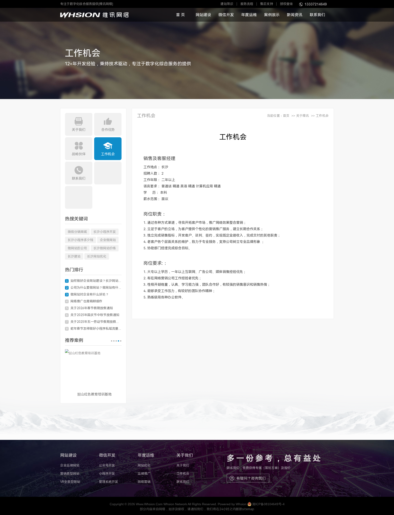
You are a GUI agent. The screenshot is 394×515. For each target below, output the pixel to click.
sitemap (248, 509)
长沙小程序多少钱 (80, 240)
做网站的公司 (77, 248)
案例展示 (272, 15)
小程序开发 (107, 473)
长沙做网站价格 (104, 248)
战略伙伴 (79, 154)
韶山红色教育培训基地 (94, 394)
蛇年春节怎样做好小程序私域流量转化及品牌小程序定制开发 (94, 328)
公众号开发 (107, 465)
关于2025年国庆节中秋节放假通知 (92, 315)
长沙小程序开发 (104, 232)
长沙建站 (74, 256)
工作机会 (108, 154)
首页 (286, 115)
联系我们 (317, 15)
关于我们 (79, 130)
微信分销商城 (77, 232)
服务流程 (246, 4)
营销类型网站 (69, 473)
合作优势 (108, 130)
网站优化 (144, 465)
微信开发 (226, 15)
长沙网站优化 (96, 256)
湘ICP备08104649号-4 (268, 504)
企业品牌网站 (69, 465)
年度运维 (249, 15)
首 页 (180, 15)
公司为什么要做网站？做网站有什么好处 (94, 287)
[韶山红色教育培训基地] (93, 368)
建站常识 (226, 4)
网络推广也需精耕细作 (84, 301)
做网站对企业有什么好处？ (87, 294)
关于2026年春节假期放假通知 (89, 308)
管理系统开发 (108, 482)
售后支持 (266, 4)
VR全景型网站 (70, 482)
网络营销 (144, 482)
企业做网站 (108, 240)
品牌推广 (144, 473)
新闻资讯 (294, 15)
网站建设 (203, 15)
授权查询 (286, 4)
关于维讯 (302, 115)
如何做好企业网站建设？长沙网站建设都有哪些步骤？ (94, 281)
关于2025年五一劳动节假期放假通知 (94, 322)
